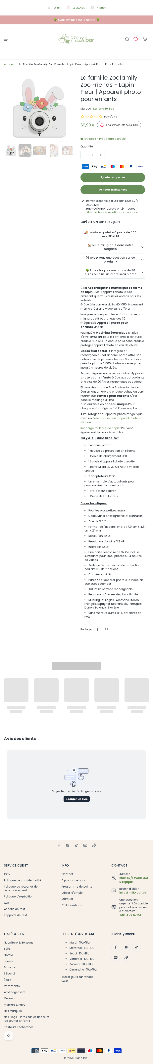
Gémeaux (11, 998)
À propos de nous (74, 880)
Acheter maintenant (113, 190)
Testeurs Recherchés (18, 1027)
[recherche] (127, 39)
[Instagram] (67, 845)
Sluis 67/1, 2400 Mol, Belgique (134, 880)
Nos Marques (13, 1011)
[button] (112, 177)
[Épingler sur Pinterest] (106, 629)
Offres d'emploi (72, 893)
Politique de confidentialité (22, 880)
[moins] (85, 155)
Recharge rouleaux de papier (100, 428)
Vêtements (12, 986)
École (7, 980)
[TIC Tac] (76, 845)
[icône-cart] (144, 39)
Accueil (9, 64)
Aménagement (15, 992)
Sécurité (10, 973)
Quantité (86, 146)
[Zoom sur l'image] (38, 108)
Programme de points (77, 887)
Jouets (8, 961)
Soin (7, 949)
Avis (6, 903)
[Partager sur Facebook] (97, 629)
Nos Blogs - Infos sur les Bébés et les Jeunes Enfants (26, 1019)
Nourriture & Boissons (18, 943)
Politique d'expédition (18, 896)
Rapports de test (15, 915)
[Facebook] (59, 845)
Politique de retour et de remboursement (21, 888)
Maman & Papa (15, 1005)
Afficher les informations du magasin (112, 212)
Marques (68, 899)
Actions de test (14, 909)
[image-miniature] (10, 150)
